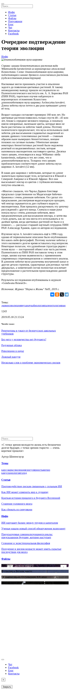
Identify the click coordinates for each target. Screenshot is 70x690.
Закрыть (7, 687)
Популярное (15, 21)
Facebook (13, 33)
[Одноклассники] (57, 294)
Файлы (12, 18)
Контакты (14, 30)
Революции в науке (12, 351)
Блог (11, 24)
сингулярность (34, 469)
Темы (4, 463)
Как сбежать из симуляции (16, 509)
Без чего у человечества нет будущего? (23, 339)
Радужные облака (11, 345)
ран (64, 305)
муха (24, 305)
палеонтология (53, 305)
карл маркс (7, 469)
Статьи (12, 15)
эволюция (15, 305)
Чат (10, 27)
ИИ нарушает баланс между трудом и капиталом (29, 522)
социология (13, 473)
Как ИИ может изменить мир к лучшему (24, 492)
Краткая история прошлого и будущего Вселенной (30, 498)
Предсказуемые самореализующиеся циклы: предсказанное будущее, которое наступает (27, 536)
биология (38, 305)
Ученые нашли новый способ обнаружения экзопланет (33, 528)
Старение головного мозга (16, 503)
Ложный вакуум (10, 356)
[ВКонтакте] (52, 294)
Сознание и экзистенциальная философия (25, 543)
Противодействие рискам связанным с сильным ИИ (31, 486)
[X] (62, 294)
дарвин (5, 305)
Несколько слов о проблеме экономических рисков (30, 362)
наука (30, 305)
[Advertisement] (35, 402)
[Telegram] (67, 294)
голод (23, 473)
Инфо (11, 12)
